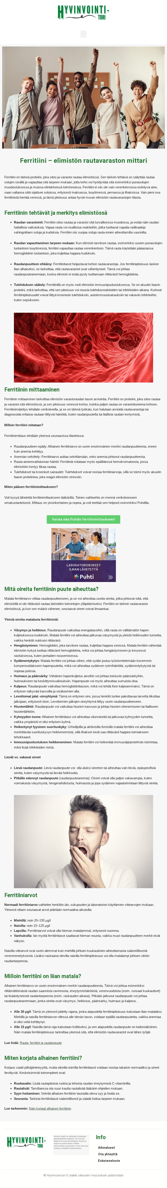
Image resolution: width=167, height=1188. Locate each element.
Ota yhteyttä (107, 1154)
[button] (83, 34)
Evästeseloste (109, 1161)
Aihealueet (106, 1148)
